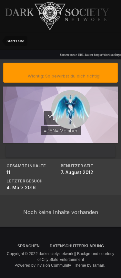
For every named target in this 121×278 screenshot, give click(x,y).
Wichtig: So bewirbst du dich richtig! (64, 75)
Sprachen (29, 246)
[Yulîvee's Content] (60, 151)
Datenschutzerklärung (77, 246)
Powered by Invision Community (43, 265)
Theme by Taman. (89, 265)
